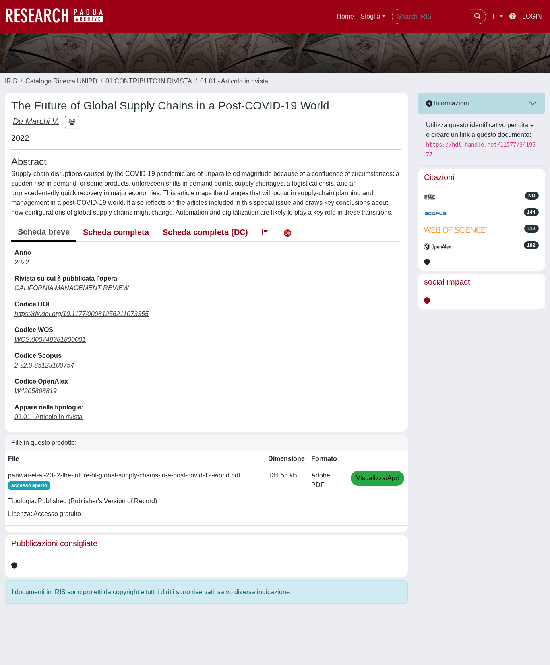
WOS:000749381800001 (50, 339)
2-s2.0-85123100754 (44, 365)
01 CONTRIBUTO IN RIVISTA (148, 81)
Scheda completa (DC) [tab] (205, 232)
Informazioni (450, 103)
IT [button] (495, 16)
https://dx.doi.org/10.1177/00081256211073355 (81, 313)
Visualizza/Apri (377, 478)
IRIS (11, 81)
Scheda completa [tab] (116, 232)
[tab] (266, 232)
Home (345, 16)
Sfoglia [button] (370, 16)
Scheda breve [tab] (44, 231)
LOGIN (532, 16)
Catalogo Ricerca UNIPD (61, 81)
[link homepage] (58, 16)
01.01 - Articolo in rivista (234, 81)
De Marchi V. (36, 121)
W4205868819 (35, 391)
